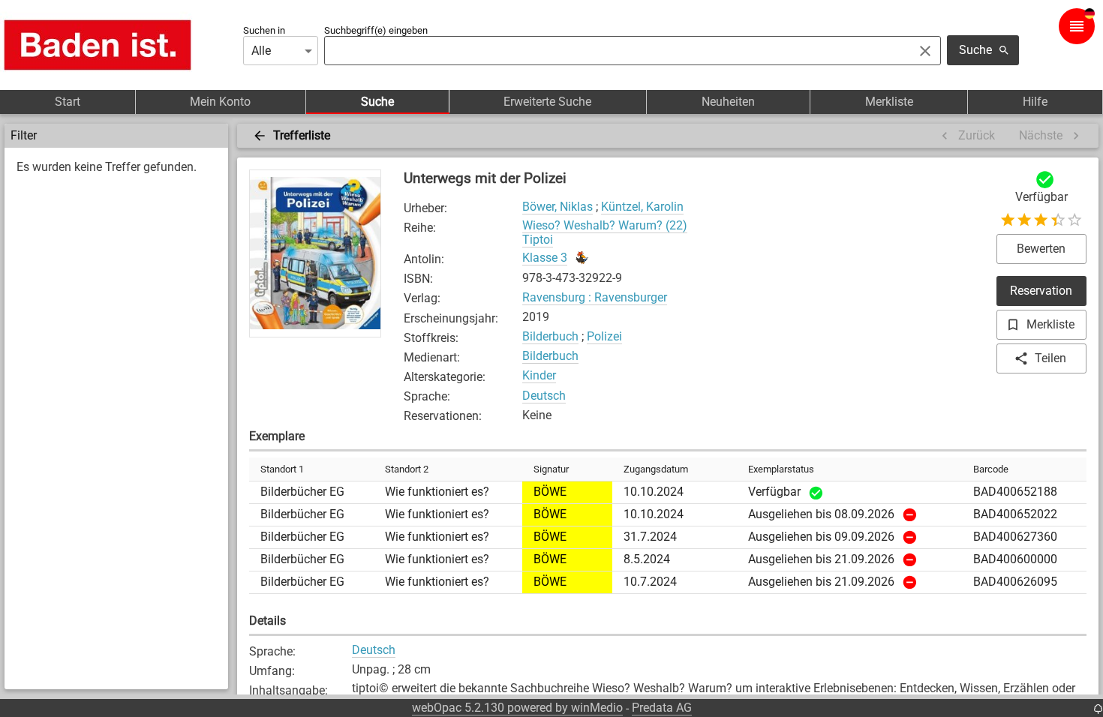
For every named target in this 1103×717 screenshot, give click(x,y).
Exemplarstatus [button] (781, 469)
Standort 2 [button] (406, 469)
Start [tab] (67, 101)
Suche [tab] (377, 101)
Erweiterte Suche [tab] (547, 101)
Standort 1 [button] (282, 469)
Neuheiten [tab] (728, 101)
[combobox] (614, 51)
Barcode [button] (990, 469)
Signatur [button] (551, 469)
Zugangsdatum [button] (656, 469)
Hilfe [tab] (1035, 101)
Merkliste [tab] (889, 101)
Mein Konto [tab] (220, 101)
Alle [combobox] (261, 51)
